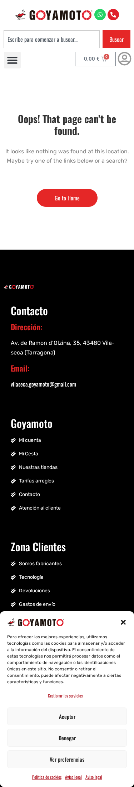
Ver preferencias (67, 759)
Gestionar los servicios (65, 696)
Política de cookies (46, 777)
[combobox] (52, 39)
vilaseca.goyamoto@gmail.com (43, 384)
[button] (123, 621)
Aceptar (67, 716)
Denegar (67, 738)
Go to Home (67, 198)
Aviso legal (73, 777)
